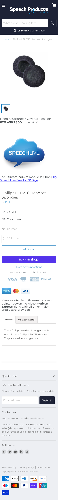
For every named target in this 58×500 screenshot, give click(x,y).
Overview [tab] (8, 319)
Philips (9, 202)
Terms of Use (43, 467)
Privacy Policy (27, 467)
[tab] (27, 320)
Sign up (47, 400)
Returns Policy (9, 467)
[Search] (52, 23)
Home (5, 39)
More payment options (29, 267)
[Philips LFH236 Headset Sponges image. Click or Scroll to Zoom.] (29, 73)
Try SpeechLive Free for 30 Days (28, 178)
